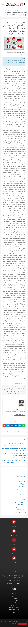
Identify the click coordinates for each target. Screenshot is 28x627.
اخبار (25, 474)
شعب (14, 527)
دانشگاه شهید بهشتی (14, 605)
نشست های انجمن (20, 507)
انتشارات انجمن (22, 486)
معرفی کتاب (22, 484)
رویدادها (24, 499)
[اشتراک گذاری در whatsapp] (23, 425)
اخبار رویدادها (21, 479)
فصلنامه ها (14, 535)
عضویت (14, 554)
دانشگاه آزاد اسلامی (14, 609)
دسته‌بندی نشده (22, 491)
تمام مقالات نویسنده (19, 414)
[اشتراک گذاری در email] (4, 425)
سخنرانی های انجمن (20, 502)
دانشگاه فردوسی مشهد (14, 607)
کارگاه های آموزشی (20, 504)
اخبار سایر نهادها (21, 481)
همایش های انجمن (20, 509)
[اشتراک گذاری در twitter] (8, 425)
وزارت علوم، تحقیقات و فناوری (14, 597)
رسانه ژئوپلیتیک (22, 494)
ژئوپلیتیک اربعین (22, 458)
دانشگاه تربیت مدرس (14, 601)
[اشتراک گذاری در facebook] (12, 425)
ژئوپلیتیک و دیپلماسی (10, 52)
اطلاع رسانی (14, 563)
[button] (22, 624)
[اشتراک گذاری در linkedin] (16, 425)
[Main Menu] (3, 4)
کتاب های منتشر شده (20, 489)
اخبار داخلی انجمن (20, 476)
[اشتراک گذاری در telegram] (20, 425)
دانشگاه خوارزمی (14, 603)
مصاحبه (23, 497)
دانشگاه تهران (14, 599)
